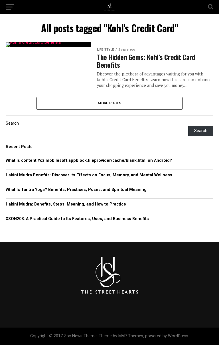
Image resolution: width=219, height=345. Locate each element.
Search (12, 123)
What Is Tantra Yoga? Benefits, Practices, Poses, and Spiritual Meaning (76, 189)
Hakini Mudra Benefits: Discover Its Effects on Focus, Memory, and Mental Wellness (89, 175)
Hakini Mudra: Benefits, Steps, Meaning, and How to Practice (66, 204)
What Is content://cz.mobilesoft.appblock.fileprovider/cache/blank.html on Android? (89, 160)
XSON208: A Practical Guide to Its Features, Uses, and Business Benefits (77, 218)
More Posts (109, 103)
